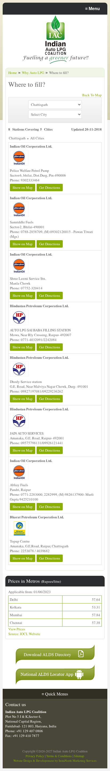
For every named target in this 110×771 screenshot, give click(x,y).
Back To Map (92, 95)
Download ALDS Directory (47, 654)
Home (12, 72)
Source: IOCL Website (24, 633)
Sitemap (79, 756)
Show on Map (23, 187)
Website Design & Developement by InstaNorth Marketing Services (54, 760)
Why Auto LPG (33, 72)
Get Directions (49, 187)
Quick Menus (55, 694)
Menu (92, 8)
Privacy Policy (35, 756)
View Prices (16, 629)
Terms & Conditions (59, 756)
